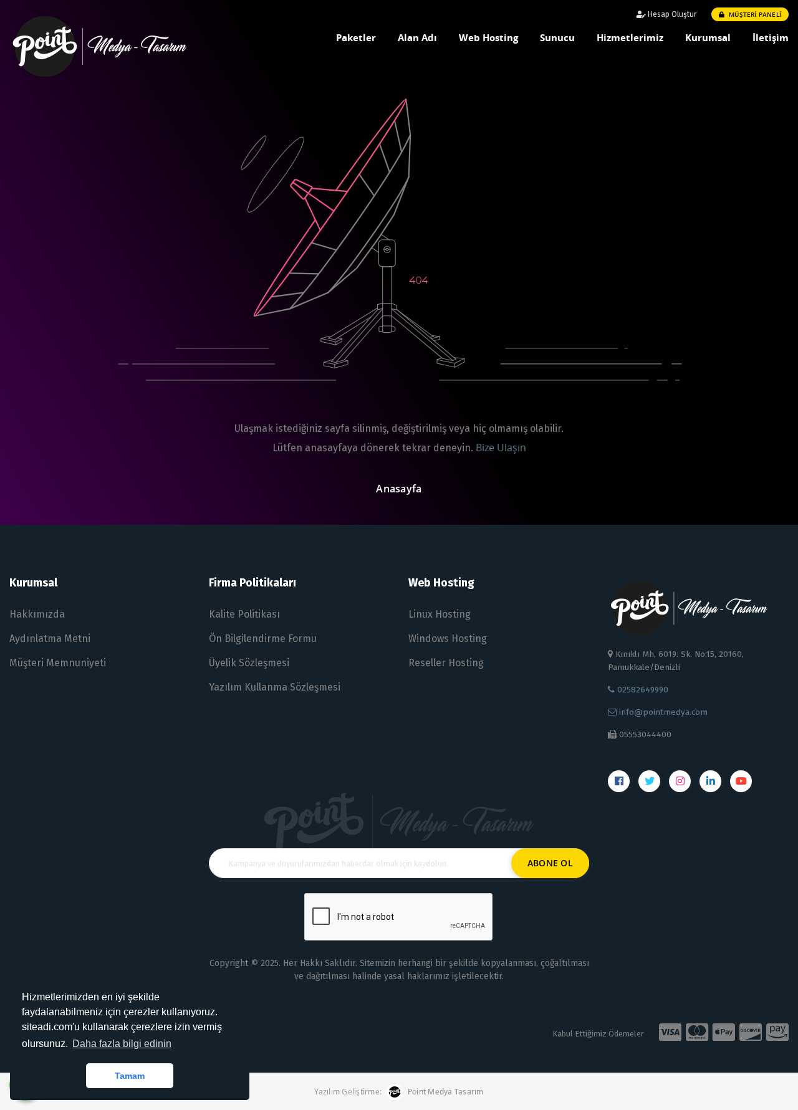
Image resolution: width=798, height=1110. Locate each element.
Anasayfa (399, 488)
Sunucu (557, 37)
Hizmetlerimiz (630, 37)
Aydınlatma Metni (49, 638)
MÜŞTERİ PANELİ (754, 14)
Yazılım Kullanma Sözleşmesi (274, 687)
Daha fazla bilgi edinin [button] (121, 1043)
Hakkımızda (37, 614)
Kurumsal (708, 37)
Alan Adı (417, 37)
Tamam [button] (130, 1076)
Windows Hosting (447, 638)
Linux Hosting (439, 614)
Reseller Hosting (446, 663)
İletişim (770, 37)
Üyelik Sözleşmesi (249, 663)
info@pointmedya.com (662, 712)
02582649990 (641, 689)
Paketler (356, 37)
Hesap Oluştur (671, 14)
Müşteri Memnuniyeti (57, 663)
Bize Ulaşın (501, 447)
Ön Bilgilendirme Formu (263, 638)
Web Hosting (488, 37)
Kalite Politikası (244, 614)
